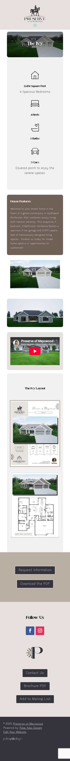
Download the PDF (35, 584)
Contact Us (35, 673)
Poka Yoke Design (31, 728)
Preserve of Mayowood (28, 724)
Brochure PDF (35, 686)
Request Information (35, 570)
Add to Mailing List (35, 699)
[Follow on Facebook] (30, 630)
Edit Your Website (14, 732)
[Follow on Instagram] (40, 630)
